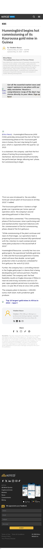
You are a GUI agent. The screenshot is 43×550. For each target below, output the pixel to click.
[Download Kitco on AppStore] (26, 501)
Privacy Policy (6, 536)
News (3, 495)
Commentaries (6, 497)
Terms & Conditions (18, 534)
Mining (4, 500)
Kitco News (6, 134)
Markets (4, 492)
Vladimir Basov (16, 48)
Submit (21, 528)
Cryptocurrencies (7, 490)
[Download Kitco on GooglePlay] (36, 501)
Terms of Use (6, 534)
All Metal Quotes (7, 487)
